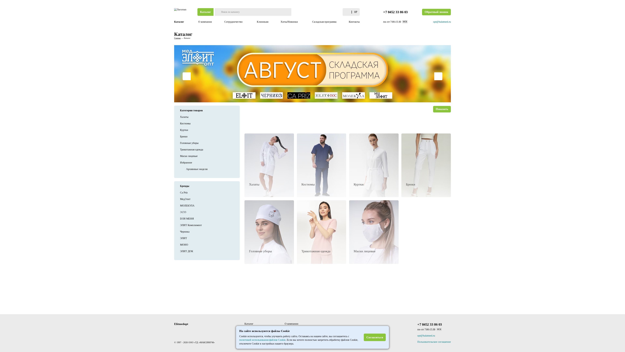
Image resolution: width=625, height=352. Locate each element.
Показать (442, 109)
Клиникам (262, 21)
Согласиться (374, 337)
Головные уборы (189, 143)
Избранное (186, 162)
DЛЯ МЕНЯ (187, 218)
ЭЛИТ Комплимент (191, 225)
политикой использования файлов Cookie (262, 339)
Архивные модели (197, 169)
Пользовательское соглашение (434, 341)
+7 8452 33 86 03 (395, 12)
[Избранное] (336, 12)
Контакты (354, 21)
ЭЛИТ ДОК (186, 251)
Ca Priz (184, 192)
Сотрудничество (233, 21)
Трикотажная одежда (191, 149)
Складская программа (324, 21)
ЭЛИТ (183, 238)
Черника (184, 231)
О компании (205, 21)
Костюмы (185, 123)
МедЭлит (185, 199)
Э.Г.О (183, 212)
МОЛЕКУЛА (187, 205)
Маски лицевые (189, 156)
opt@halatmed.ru (442, 21)
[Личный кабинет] (329, 12)
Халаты (184, 117)
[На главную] (180, 12)
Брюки (184, 136)
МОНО (184, 244)
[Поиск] (217, 12)
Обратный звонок (436, 12)
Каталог (205, 12)
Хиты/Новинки (290, 21)
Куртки (184, 130)
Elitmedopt (181, 324)
